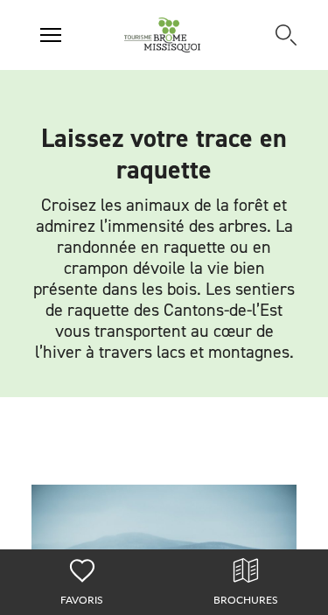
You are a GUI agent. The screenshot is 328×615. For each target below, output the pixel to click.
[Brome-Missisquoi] (162, 35)
